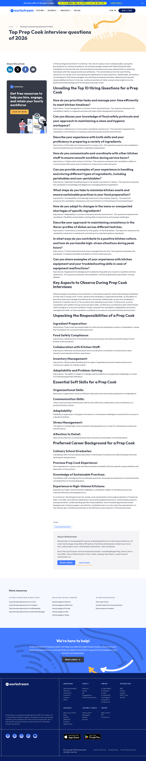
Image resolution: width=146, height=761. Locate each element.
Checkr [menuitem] (122, 691)
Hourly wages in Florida (61, 608)
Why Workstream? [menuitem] (70, 688)
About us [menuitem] (66, 691)
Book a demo (127, 10)
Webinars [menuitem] (67, 719)
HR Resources (62, 527)
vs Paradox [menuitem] (105, 691)
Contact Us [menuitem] (105, 717)
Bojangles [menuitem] (86, 715)
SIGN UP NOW (19, 112)
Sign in (112, 10)
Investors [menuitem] (66, 695)
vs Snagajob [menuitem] (105, 697)
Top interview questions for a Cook (22, 602)
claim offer (116, 3)
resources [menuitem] (52, 10)
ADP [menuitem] (121, 688)
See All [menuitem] (122, 697)
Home (11, 27)
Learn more (84, 562)
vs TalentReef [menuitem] (106, 688)
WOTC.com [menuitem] (124, 695)
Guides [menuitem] (66, 717)
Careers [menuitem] (66, 697)
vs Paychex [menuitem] (105, 700)
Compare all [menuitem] (105, 702)
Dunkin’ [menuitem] (85, 717)
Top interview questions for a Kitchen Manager (27, 612)
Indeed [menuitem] (122, 693)
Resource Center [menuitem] (69, 713)
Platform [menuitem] (39, 10)
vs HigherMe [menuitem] (105, 695)
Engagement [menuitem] (87, 695)
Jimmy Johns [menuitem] (86, 713)
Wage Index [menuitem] (67, 724)
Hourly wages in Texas (60, 615)
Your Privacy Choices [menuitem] (128, 750)
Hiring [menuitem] (84, 691)
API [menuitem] (102, 715)
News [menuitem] (65, 700)
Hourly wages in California (62, 605)
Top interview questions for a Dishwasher (25, 608)
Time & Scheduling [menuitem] (89, 697)
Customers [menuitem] (67, 693)
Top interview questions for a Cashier (23, 605)
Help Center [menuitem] (105, 713)
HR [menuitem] (83, 693)
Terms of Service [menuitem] (100, 750)
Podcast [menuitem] (66, 722)
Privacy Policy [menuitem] (113, 750)
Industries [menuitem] (65, 10)
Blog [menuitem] (65, 715)
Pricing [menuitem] (77, 10)
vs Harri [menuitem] (104, 693)
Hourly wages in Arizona (61, 602)
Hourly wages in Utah (60, 612)
